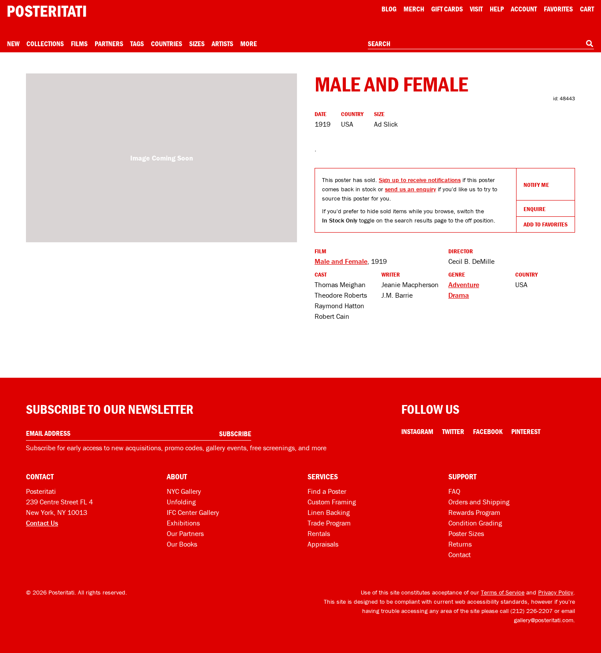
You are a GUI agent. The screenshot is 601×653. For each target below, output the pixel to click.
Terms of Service (502, 592)
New (13, 43)
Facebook (487, 431)
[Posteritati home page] (46, 11)
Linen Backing (329, 512)
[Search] (589, 43)
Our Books (182, 544)
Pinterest (525, 431)
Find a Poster (327, 491)
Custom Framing (332, 501)
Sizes (197, 43)
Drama (458, 295)
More (248, 43)
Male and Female (341, 261)
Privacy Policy (555, 592)
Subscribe (235, 433)
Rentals (319, 533)
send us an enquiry (410, 189)
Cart (587, 8)
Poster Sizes (466, 533)
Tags (137, 43)
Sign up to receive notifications (420, 180)
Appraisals (323, 544)
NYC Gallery (184, 491)
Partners (109, 43)
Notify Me (536, 185)
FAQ (454, 491)
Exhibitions (183, 522)
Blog (388, 8)
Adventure (463, 284)
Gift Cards (447, 8)
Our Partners (185, 533)
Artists (222, 43)
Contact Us (42, 522)
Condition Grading (475, 522)
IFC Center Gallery (193, 512)
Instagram (417, 431)
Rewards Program (474, 512)
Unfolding (181, 501)
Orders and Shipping (478, 501)
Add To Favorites (546, 224)
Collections (45, 43)
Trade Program (329, 522)
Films (79, 43)
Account (524, 8)
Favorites (558, 8)
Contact (459, 554)
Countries (166, 43)
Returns (460, 544)
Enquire (535, 209)
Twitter (453, 431)
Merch (413, 8)
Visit (476, 8)
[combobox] (481, 44)
